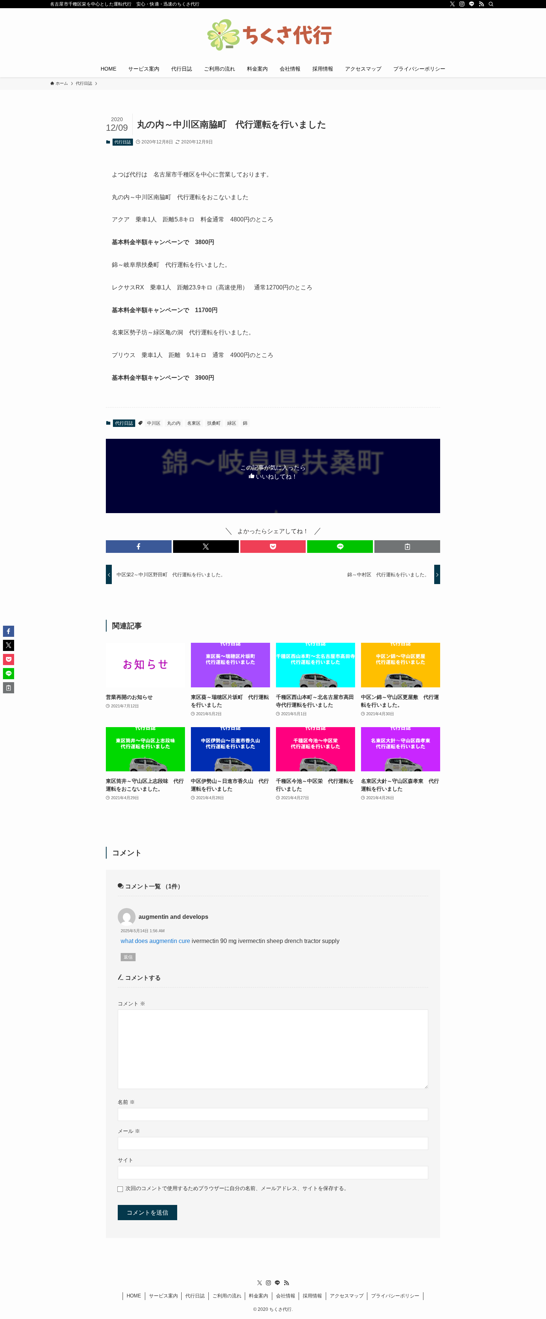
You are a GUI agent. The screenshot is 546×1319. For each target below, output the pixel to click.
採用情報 (312, 1296)
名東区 (194, 423)
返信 (128, 957)
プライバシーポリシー (395, 1296)
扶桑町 (214, 423)
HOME (134, 1296)
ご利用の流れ (226, 1296)
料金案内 (258, 1296)
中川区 (153, 423)
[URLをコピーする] (407, 546)
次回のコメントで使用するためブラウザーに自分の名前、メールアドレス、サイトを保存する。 (237, 1188)
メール (129, 1131)
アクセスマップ (347, 1296)
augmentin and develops (173, 917)
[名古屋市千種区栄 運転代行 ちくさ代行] (273, 35)
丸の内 (174, 423)
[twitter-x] (452, 4)
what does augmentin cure (155, 941)
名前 (126, 1102)
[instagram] (462, 4)
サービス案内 (163, 1296)
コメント (131, 1004)
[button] (139, 546)
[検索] (491, 4)
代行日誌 (122, 142)
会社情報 (285, 1296)
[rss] (481, 4)
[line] (472, 4)
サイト (125, 1160)
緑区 (231, 423)
